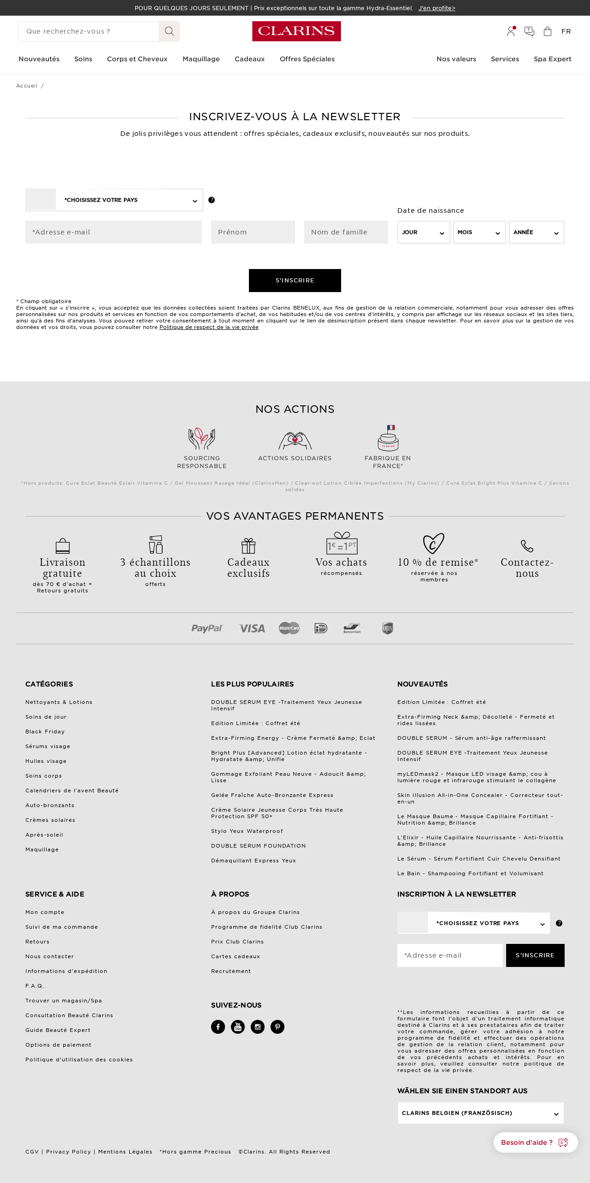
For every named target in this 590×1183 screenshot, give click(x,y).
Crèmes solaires (50, 820)
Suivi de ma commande (61, 927)
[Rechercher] (169, 31)
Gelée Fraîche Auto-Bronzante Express (272, 795)
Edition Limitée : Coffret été (256, 723)
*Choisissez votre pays (101, 200)
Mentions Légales (125, 1151)
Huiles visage (46, 761)
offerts (155, 570)
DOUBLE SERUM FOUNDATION (258, 846)
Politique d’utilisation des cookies (79, 1059)
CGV (32, 1151)
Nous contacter (49, 956)
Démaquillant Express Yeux (253, 860)
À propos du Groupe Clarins (255, 912)
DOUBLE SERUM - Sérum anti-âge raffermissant (472, 738)
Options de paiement (58, 1045)
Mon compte (45, 912)
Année (523, 232)
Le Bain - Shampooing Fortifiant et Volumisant (470, 873)
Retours (37, 941)
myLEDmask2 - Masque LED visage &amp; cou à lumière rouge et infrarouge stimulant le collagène (477, 777)
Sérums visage (48, 746)
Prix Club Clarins (237, 941)
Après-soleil (44, 835)
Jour (409, 232)
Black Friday (45, 731)
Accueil (26, 85)
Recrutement (231, 971)
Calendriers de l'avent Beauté (72, 790)
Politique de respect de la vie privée (209, 327)
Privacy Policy (68, 1151)
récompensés (341, 565)
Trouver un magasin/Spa (63, 1000)
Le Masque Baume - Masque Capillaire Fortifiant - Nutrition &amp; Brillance (475, 819)
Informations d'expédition (66, 971)
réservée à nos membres (434, 568)
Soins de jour (46, 717)
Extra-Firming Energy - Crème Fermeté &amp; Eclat (293, 738)
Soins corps (43, 776)
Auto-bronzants (50, 805)
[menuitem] (510, 31)
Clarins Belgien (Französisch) (457, 1113)
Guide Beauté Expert (58, 1030)
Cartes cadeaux (235, 956)
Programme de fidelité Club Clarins (267, 927)
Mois (465, 232)
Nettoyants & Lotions (59, 702)
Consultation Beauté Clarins (69, 1015)
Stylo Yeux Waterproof (247, 831)
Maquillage (42, 849)
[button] (536, 1142)
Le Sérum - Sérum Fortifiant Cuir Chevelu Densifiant (479, 858)
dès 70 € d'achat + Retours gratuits (62, 574)
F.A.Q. (34, 986)
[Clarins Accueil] (296, 31)
